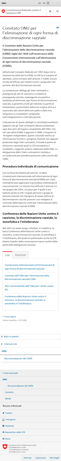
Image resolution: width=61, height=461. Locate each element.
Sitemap (27, 457)
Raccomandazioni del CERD (18, 358)
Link (7, 255)
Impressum (40, 457)
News (8, 438)
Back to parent (11, 336)
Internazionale (10, 344)
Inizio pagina (10, 316)
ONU (4, 351)
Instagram (11, 419)
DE (39, 3)
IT (48, 3)
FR (44, 3)
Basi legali (54, 457)
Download (20, 255)
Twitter (8, 413)
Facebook (9, 426)
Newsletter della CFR (15, 432)
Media (8, 398)
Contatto (9, 392)
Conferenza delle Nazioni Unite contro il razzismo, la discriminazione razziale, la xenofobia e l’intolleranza (25, 300)
